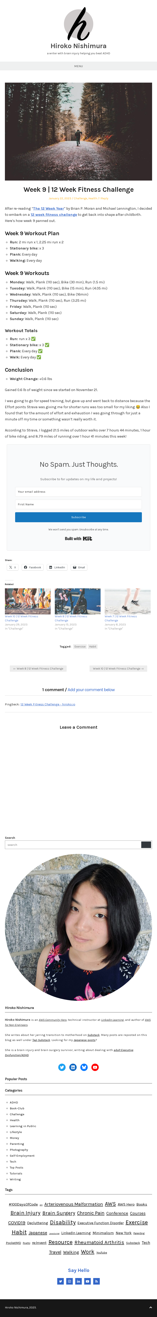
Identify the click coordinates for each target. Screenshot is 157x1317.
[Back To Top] (150, 1307)
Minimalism (103, 1233)
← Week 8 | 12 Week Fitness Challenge (38, 668)
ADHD (14, 1102)
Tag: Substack (41, 1040)
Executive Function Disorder (100, 1223)
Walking (71, 1252)
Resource (60, 1242)
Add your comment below (91, 689)
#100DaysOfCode (23, 1204)
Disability (63, 1222)
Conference (117, 1213)
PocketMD (13, 1243)
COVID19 (16, 1222)
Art (41, 1205)
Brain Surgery (58, 1213)
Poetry (26, 1243)
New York (124, 1233)
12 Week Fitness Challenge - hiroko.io (47, 704)
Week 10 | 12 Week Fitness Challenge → (118, 668)
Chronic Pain (90, 1213)
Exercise (79, 646)
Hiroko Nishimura (78, 46)
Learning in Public (23, 1126)
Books (141, 1204)
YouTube (101, 1252)
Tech (13, 1161)
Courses (138, 1213)
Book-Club (17, 1108)
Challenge (80, 198)
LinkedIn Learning (76, 1233)
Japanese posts (84, 1040)
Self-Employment (22, 1155)
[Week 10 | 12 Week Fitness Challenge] (28, 601)
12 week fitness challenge (54, 214)
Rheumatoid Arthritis (99, 1242)
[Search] (146, 844)
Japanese (38, 1232)
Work (87, 1251)
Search (10, 838)
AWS (110, 1204)
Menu (78, 66)
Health (92, 198)
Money (14, 1138)
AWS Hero (126, 1204)
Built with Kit (78, 538)
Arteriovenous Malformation (73, 1204)
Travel (55, 1252)
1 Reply (104, 198)
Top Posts (16, 1167)
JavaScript (54, 1233)
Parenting (17, 1144)
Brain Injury (25, 1212)
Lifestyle (16, 1132)
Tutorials (16, 1173)
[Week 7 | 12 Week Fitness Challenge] (127, 601)
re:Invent (39, 1243)
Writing (15, 1179)
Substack (93, 1035)
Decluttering (37, 1223)
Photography (19, 1150)
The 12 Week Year (48, 208)
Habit (92, 646)
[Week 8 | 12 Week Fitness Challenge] (78, 601)
